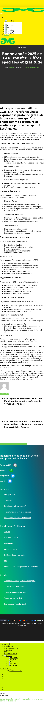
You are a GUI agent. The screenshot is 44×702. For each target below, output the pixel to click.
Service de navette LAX (13, 598)
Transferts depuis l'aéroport (15, 592)
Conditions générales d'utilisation (17, 517)
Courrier (3, 481)
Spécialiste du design (16, 671)
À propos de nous (11, 537)
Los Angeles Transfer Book (15, 604)
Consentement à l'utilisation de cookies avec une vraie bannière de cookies (21, 700)
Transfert (11, 68)
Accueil (7, 532)
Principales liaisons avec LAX (15, 506)
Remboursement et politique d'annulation (21, 566)
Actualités (22, 47)
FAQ (5, 561)
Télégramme (4, 476)
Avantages (8, 543)
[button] (2, 13)
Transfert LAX (9, 500)
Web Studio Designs (6, 669)
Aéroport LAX (9, 494)
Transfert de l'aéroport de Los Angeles (19, 581)
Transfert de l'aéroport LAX (15, 586)
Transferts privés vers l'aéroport (17, 512)
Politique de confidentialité (14, 555)
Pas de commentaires (32, 68)
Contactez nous (10, 549)
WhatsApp (3, 470)
